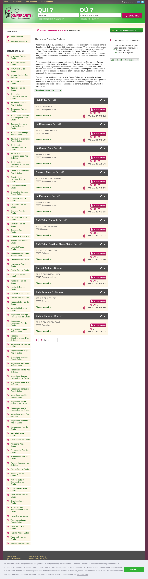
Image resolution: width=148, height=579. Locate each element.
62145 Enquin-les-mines (46, 277)
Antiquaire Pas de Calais (18, 63)
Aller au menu (31, 2)
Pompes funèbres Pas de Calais (20, 464)
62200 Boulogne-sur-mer (46, 109)
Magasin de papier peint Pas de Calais (19, 402)
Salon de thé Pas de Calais (19, 496)
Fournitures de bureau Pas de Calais (20, 254)
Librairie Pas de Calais (20, 298)
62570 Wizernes (42, 133)
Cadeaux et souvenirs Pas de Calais (20, 172)
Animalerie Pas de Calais (18, 57)
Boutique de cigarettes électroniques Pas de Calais (20, 117)
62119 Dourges (42, 229)
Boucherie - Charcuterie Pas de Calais (19, 96)
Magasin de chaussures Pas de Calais (19, 323)
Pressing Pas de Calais (17, 474)
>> (55, 340)
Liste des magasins (19, 41)
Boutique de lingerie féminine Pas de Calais (19, 126)
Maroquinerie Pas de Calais (19, 428)
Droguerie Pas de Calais (18, 231)
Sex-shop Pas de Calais (18, 502)
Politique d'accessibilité (13, 2)
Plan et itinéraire (43, 115)
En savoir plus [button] (82, 575)
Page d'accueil (17, 37)
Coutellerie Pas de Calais (18, 206)
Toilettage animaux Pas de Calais (18, 521)
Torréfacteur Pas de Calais (19, 527)
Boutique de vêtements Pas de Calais (18, 147)
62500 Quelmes (42, 301)
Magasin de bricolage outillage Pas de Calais (20, 316)
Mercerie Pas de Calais (17, 434)
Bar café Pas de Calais (17, 82)
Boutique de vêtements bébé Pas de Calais (19, 156)
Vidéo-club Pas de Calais (18, 538)
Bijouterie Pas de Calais (18, 89)
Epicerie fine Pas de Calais (19, 242)
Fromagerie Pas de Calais (18, 265)
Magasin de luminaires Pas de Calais (20, 390)
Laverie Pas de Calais (20, 293)
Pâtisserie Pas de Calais (18, 445)
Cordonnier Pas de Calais (18, 199)
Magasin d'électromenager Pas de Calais (20, 338)
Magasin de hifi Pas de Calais (20, 345)
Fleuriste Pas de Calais (17, 248)
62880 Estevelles (43, 325)
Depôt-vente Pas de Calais (19, 218)
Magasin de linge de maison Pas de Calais (20, 377)
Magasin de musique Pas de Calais (19, 358)
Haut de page (11, 556)
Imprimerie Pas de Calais (18, 282)
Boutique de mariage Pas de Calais (19, 133)
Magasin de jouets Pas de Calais (20, 371)
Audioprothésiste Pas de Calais (19, 76)
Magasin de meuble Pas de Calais (19, 396)
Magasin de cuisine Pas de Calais (19, 330)
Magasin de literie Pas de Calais (20, 383)
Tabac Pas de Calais (19, 516)
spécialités (52, 30)
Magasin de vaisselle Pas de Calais (19, 422)
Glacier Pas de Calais (20, 270)
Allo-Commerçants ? (14, 558)
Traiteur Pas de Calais (20, 533)
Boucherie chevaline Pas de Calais (19, 104)
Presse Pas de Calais (20, 469)
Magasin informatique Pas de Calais (19, 352)
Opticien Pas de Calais (20, 440)
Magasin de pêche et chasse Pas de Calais (20, 409)
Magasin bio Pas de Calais (19, 309)
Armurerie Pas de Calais (18, 70)
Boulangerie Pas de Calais (19, 110)
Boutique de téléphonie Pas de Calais (20, 140)
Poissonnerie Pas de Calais (19, 458)
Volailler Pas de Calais (20, 543)
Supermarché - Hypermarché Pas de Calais (19, 509)
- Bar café (46, 100)
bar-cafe (63, 30)
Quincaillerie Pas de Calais (19, 489)
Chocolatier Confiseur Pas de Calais (19, 193)
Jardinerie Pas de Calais (18, 288)
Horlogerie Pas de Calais (18, 275)
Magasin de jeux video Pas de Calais (20, 364)
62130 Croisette (42, 253)
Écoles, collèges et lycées (38, 558)
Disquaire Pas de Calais (18, 225)
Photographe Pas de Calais (19, 451)
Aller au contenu (46, 2)
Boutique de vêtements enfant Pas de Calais (20, 164)
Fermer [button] (133, 569)
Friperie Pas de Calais (20, 260)
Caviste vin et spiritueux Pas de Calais (18, 179)
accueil (43, 30)
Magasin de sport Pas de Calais (20, 415)
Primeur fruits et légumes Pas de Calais (17, 482)
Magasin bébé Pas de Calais (20, 303)
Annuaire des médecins (37, 556)
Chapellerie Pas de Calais (18, 187)
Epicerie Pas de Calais (20, 236)
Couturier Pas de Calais (18, 212)
